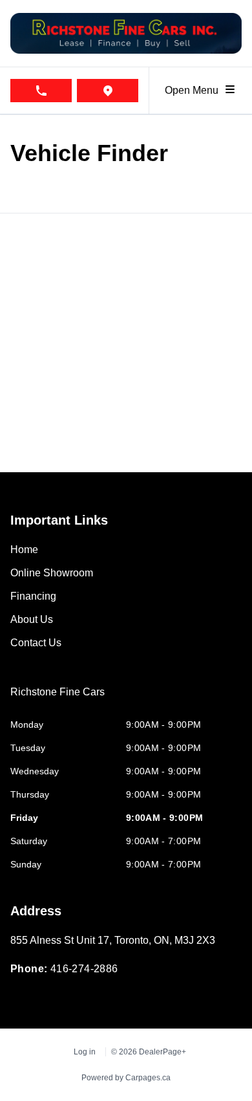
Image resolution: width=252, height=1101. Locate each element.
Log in (85, 1051)
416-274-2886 (84, 968)
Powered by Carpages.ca (126, 1077)
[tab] (57, 698)
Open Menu (194, 90)
